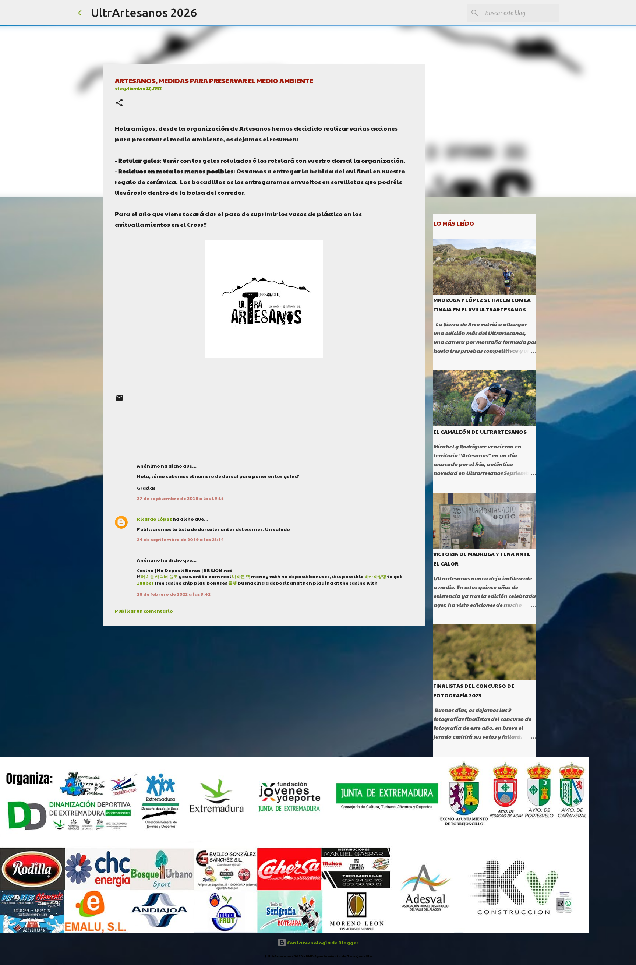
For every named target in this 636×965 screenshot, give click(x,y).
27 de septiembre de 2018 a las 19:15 (180, 498)
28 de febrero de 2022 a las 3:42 (174, 594)
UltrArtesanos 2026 (144, 12)
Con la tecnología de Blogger (322, 942)
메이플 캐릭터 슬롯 (159, 576)
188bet (145, 583)
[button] (119, 103)
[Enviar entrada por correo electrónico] (119, 400)
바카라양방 (375, 576)
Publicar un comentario (144, 611)
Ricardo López (154, 519)
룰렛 (232, 583)
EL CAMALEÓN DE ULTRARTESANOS (480, 431)
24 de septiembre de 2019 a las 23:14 (180, 539)
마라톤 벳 (241, 576)
